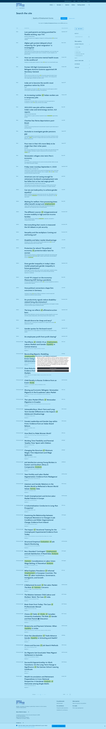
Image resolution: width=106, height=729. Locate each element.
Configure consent (53, 368)
